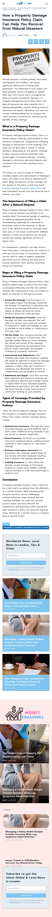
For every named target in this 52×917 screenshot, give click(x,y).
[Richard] (5, 35)
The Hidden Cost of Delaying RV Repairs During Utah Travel (23, 604)
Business (12, 8)
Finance (5, 786)
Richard (11, 35)
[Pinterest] (41, 41)
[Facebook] (30, 41)
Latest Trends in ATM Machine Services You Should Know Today (23, 862)
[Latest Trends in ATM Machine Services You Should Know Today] (26, 850)
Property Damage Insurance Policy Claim (26, 527)
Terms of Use (36, 568)
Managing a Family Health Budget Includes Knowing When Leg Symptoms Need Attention (24, 642)
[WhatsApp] (47, 41)
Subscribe (26, 562)
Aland (7, 840)
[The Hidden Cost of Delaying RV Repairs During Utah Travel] (26, 588)
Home (4, 8)
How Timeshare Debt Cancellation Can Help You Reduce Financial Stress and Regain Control (24, 681)
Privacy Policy (14, 570)
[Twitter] (36, 41)
